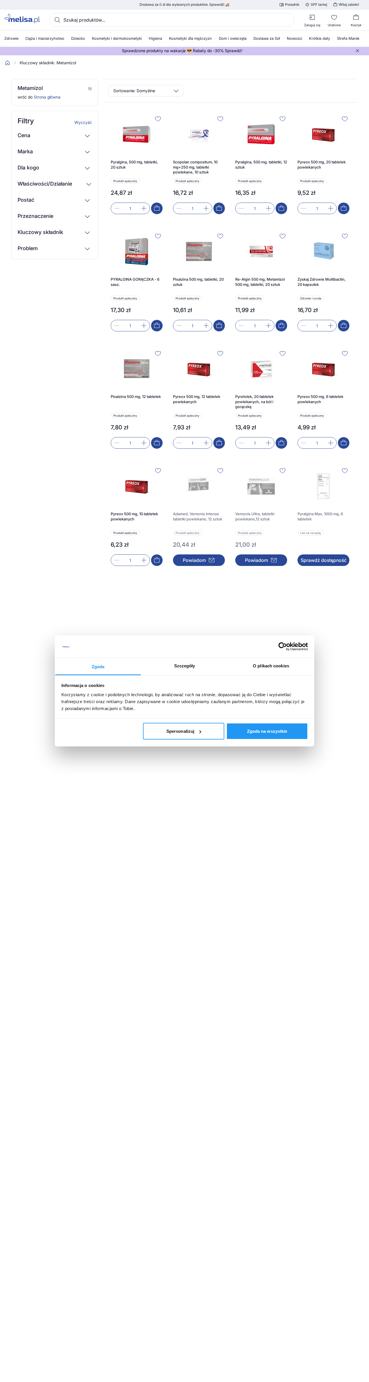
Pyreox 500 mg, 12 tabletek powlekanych (196, 399)
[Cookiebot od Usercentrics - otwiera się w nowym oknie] (282, 646)
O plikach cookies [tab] (271, 665)
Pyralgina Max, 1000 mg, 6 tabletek (320, 516)
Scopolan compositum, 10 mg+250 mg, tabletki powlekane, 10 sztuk (195, 167)
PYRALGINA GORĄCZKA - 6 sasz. (135, 282)
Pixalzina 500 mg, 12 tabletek (136, 396)
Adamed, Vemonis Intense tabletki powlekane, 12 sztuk (197, 516)
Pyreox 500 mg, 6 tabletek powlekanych (320, 399)
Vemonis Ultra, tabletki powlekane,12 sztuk (254, 516)
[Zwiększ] (144, 208)
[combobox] (171, 20)
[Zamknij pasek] (357, 50)
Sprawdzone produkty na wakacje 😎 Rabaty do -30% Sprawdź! (182, 51)
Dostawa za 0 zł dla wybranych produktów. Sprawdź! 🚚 (184, 4)
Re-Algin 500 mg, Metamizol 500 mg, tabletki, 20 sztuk (260, 282)
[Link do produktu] (136, 164)
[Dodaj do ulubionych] (158, 118)
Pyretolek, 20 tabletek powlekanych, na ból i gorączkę (254, 401)
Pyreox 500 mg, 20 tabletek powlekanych (322, 164)
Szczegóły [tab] (184, 665)
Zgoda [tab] (98, 666)
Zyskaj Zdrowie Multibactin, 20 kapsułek (322, 282)
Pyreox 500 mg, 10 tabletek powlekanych (134, 516)
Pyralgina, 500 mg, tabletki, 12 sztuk (261, 164)
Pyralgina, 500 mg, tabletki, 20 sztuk (134, 164)
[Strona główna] (7, 63)
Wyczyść (83, 122)
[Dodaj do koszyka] (157, 208)
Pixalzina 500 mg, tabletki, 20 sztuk (198, 282)
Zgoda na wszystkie (267, 731)
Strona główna (47, 97)
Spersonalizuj (180, 731)
